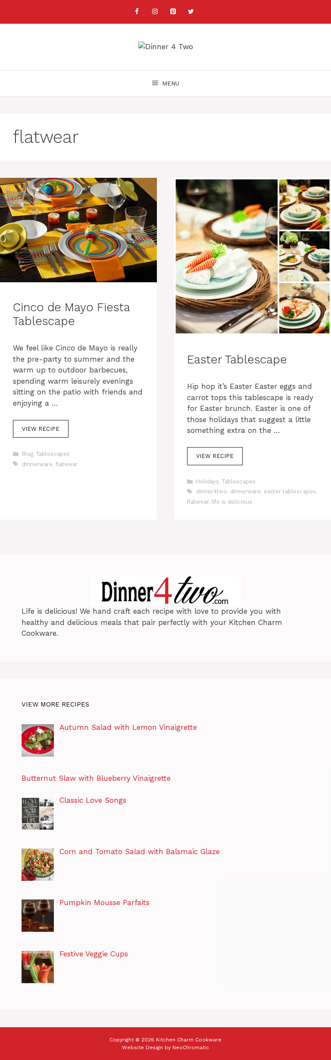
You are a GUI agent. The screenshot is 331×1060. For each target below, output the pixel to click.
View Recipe (40, 429)
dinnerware (37, 464)
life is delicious (232, 501)
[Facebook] (136, 11)
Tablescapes (53, 454)
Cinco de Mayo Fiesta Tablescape (71, 314)
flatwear (67, 464)
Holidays (207, 481)
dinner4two (211, 491)
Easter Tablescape (237, 359)
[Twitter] (191, 11)
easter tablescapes (290, 491)
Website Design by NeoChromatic (165, 1047)
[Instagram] (154, 11)
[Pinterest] (173, 11)
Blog (27, 454)
